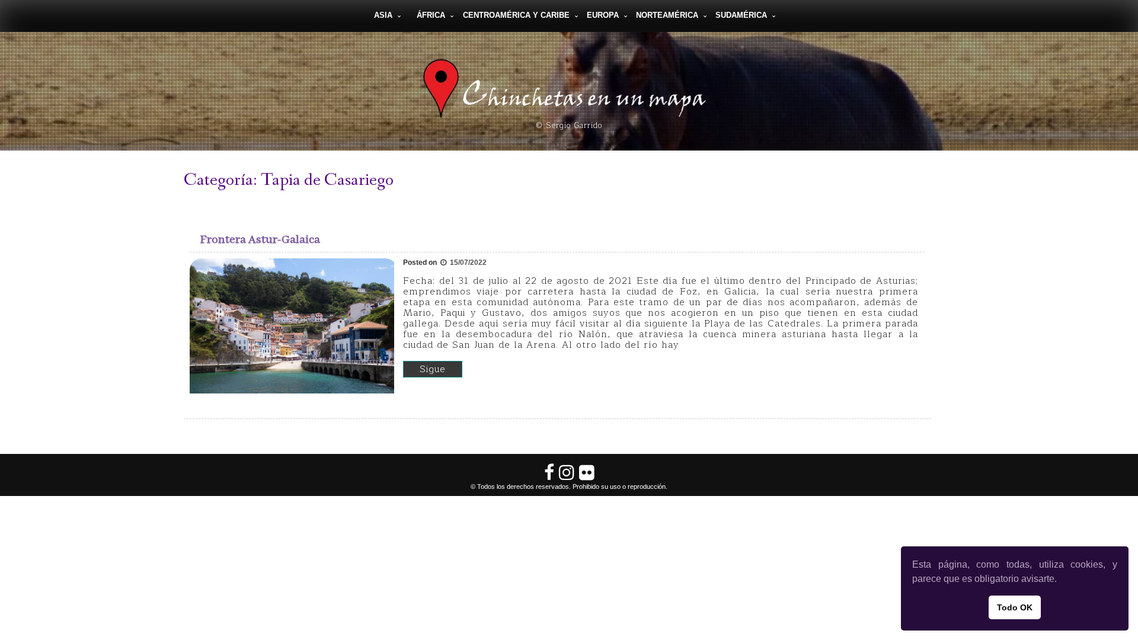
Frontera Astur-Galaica (260, 239)
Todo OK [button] (1014, 607)
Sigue (433, 369)
